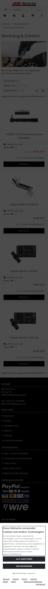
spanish (33, 579)
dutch (13, 581)
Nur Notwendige (24, 566)
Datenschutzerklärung (33, 581)
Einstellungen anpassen (25, 573)
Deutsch (6, 579)
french (24, 579)
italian (5, 581)
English (16, 579)
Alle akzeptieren (24, 559)
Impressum (40, 584)
